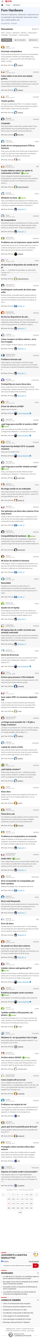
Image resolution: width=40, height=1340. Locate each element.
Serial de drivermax (10, 655)
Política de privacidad (12, 1330)
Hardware (16, 5)
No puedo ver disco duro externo (15, 946)
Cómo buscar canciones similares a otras (17, 1307)
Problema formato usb (11, 359)
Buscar (34, 29)
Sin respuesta (21, 40)
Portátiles (4, 35)
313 (27, 1199)
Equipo (19, 1328)
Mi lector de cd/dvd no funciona (15, 560)
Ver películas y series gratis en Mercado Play (18, 1313)
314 (31, 1199)
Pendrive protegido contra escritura (17, 993)
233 (31, 1195)
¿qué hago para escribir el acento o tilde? (19, 424)
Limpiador (5, 123)
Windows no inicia (9, 198)
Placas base (32, 32)
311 (18, 1199)
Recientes (7, 40)
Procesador (13, 35)
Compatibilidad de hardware (14, 536)
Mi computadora (8, 220)
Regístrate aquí (10, 1328)
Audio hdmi (6, 858)
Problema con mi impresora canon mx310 (20, 242)
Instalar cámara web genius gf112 (16, 968)
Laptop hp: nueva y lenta (12, 747)
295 (13, 1199)
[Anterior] (3, 1194)
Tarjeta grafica (7, 101)
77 (22, 1195)
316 (13, 1203)
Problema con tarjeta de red (13, 1104)
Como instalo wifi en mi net (13, 1080)
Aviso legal (30, 1330)
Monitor (24, 32)
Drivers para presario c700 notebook (17, 677)
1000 (20, 1212)
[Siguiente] (36, 1194)
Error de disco (7, 923)
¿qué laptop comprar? (11, 769)
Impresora (16, 32)
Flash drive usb (8, 814)
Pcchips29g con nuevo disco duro (16, 384)
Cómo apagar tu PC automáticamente (16, 1316)
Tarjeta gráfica (24, 35)
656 (18, 1208)
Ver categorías (5, 23)
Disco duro (6, 791)
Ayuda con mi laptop (10, 607)
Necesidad (6, 583)
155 (27, 1195)
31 (18, 1195)
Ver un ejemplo (34, 1261)
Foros (8, 5)
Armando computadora (11, 51)
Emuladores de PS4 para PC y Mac (15, 1310)
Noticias (6, 1261)
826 (22, 1208)
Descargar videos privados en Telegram (16, 1322)
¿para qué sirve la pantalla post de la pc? (19, 1127)
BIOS (3, 32)
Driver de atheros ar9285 (12, 406)
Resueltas (34, 40)
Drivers (8, 32)
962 (31, 1208)
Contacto (23, 1330)
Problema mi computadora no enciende (19, 836)
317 (18, 1203)
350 (31, 1203)
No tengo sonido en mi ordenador (16, 489)
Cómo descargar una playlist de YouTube (17, 1319)
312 (22, 1199)
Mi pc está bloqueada (10, 901)
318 (22, 1203)
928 (27, 1208)
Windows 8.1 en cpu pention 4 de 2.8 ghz (19, 1037)
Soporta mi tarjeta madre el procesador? (19, 1172)
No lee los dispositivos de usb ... (15, 317)
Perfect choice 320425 (11, 1057)
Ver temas (14, 23)
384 (9, 1208)
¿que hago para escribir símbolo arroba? (19, 466)
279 (9, 1199)
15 (13, 1195)
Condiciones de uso (28, 1328)
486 (13, 1208)
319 (27, 1203)
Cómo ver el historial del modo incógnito (16, 1303)
